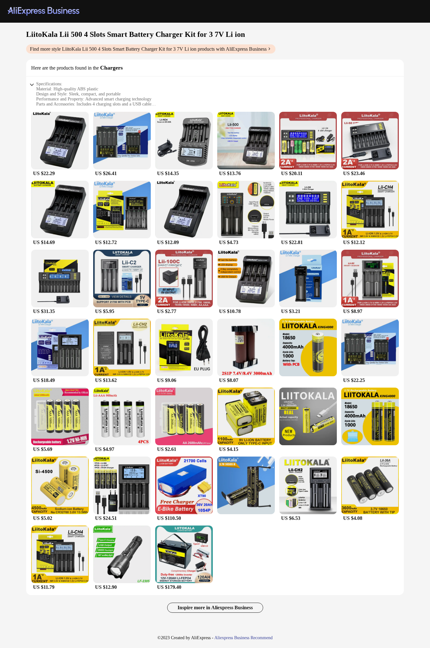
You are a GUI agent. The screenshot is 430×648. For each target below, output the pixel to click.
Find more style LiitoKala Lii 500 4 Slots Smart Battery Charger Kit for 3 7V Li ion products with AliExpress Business (148, 49)
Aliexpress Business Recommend (243, 637)
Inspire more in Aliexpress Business (215, 607)
